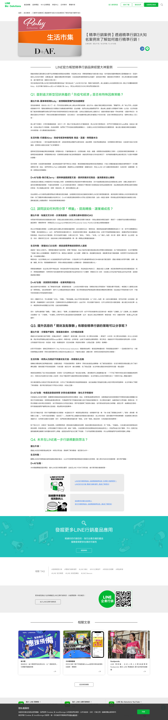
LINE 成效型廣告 (73, 573)
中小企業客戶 (95, 569)
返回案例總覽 (84, 684)
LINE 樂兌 (83, 569)
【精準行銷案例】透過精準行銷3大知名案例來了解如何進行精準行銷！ (56, 13)
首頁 (19, 13)
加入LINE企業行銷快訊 (48, 602)
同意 (143, 712)
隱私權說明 (73, 715)
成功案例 (27, 13)
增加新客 (120, 569)
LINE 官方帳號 (58, 573)
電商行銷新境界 (71, 569)
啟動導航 (84, 550)
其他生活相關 (108, 569)
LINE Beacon (87, 573)
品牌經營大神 (57, 569)
